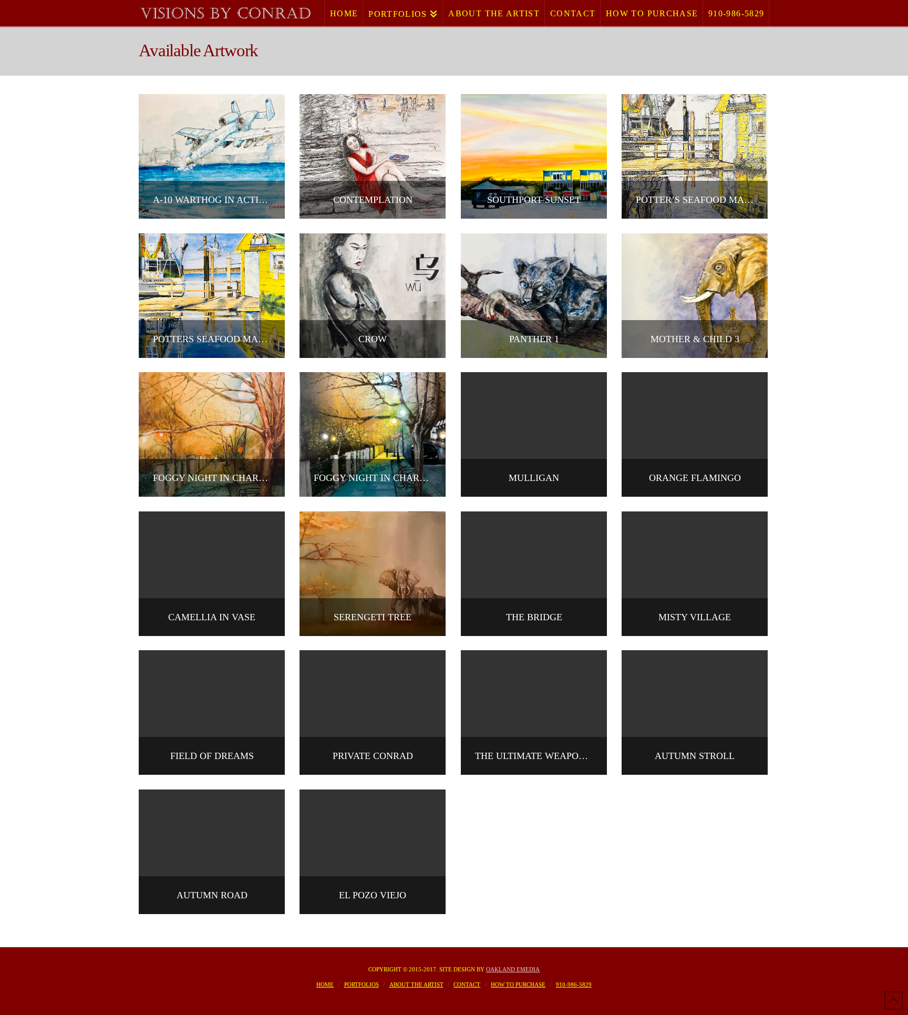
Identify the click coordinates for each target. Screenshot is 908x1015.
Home (325, 984)
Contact (466, 984)
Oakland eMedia (513, 969)
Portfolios (361, 984)
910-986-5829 (574, 984)
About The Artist (416, 984)
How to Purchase (518, 984)
